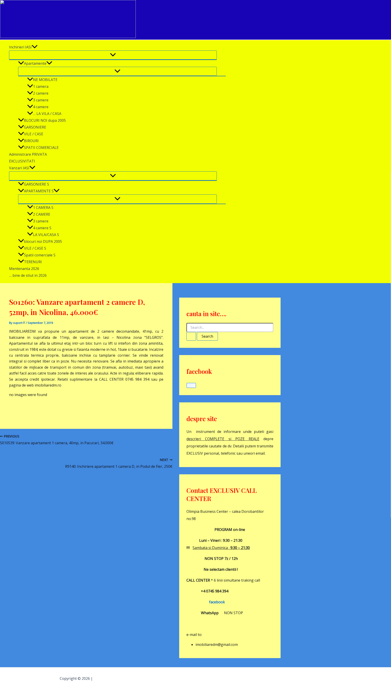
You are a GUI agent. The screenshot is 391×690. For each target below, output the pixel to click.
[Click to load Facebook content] (191, 385)
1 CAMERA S (43, 207)
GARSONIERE (35, 127)
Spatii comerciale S (39, 255)
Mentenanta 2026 (24, 268)
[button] (35, 47)
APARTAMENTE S (39, 191)
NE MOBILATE (45, 79)
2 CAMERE (41, 214)
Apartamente (35, 63)
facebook (205, 601)
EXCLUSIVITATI (22, 161)
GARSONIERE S (36, 184)
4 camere (40, 106)
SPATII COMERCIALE (41, 147)
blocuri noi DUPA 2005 (43, 241)
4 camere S (42, 227)
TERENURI (33, 261)
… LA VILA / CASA (47, 113)
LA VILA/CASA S (46, 234)
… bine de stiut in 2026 (28, 275)
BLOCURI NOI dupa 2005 (45, 120)
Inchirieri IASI (20, 47)
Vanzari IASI (19, 167)
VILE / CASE (33, 133)
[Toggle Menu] (113, 55)
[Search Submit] (191, 336)
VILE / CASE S (35, 248)
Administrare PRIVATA (28, 154)
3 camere (40, 100)
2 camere (40, 93)
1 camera (40, 86)
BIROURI (31, 140)
